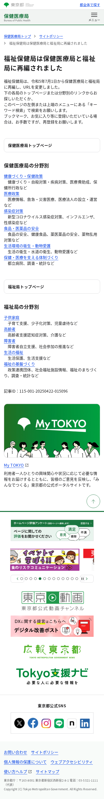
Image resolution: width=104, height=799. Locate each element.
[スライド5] (40, 578)
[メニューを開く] (94, 17)
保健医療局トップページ (30, 145)
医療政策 (11, 193)
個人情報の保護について (25, 762)
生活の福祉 (13, 352)
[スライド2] (26, 578)
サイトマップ (47, 771)
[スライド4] (35, 578)
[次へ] (87, 579)
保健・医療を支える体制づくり (31, 257)
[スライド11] (67, 578)
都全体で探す (90, 4)
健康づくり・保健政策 (23, 176)
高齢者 (9, 329)
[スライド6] (44, 578)
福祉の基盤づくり (19, 364)
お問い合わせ (15, 752)
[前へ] (17, 579)
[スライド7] (49, 578)
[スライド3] (31, 578)
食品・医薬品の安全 (21, 228)
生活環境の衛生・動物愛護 (27, 246)
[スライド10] (63, 578)
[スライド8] (53, 578)
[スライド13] (76, 578)
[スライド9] (58, 578)
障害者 (9, 340)
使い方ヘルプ (15, 771)
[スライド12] (72, 578)
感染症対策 (13, 211)
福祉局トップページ (26, 286)
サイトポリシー (44, 752)
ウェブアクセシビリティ (72, 762)
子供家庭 (11, 317)
